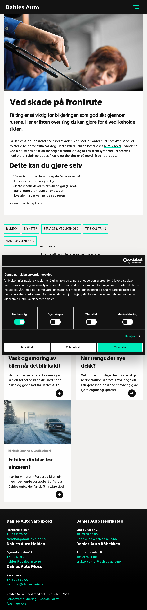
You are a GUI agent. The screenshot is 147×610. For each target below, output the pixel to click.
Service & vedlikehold (61, 229)
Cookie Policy (49, 599)
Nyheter (30, 229)
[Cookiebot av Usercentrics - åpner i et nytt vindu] (126, 261)
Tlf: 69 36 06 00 (87, 534)
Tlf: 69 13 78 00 (17, 534)
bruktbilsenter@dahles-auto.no (98, 561)
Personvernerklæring (22, 599)
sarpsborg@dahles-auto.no (26, 539)
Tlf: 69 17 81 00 (17, 557)
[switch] (55, 322)
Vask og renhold (20, 241)
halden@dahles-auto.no (24, 561)
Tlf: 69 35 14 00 (86, 557)
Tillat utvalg (73, 347)
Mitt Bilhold (112, 146)
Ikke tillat (27, 347)
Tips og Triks (95, 229)
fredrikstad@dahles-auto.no (96, 539)
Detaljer (130, 336)
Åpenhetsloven (17, 603)
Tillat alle (120, 347)
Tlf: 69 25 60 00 (17, 580)
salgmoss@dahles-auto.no (25, 584)
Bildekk (12, 229)
